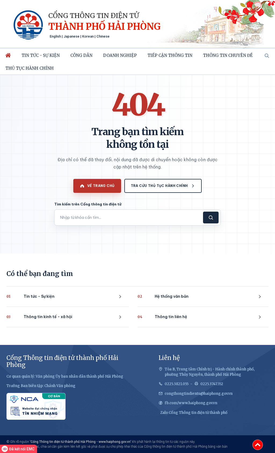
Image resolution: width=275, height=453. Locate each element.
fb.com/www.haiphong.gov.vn (191, 403)
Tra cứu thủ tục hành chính (159, 186)
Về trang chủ (101, 186)
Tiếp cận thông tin (169, 55)
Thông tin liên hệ (162, 316)
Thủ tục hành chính (29, 68)
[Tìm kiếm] (266, 55)
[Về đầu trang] (257, 445)
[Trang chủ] (8, 55)
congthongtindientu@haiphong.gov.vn (199, 393)
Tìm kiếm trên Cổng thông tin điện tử (87, 204)
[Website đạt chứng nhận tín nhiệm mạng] (36, 406)
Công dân (81, 55)
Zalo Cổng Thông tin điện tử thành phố (193, 412)
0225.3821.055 (177, 384)
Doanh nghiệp (120, 55)
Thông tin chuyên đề (228, 55)
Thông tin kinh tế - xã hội (39, 316)
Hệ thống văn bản (163, 296)
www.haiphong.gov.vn (114, 442)
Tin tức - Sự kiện (40, 55)
